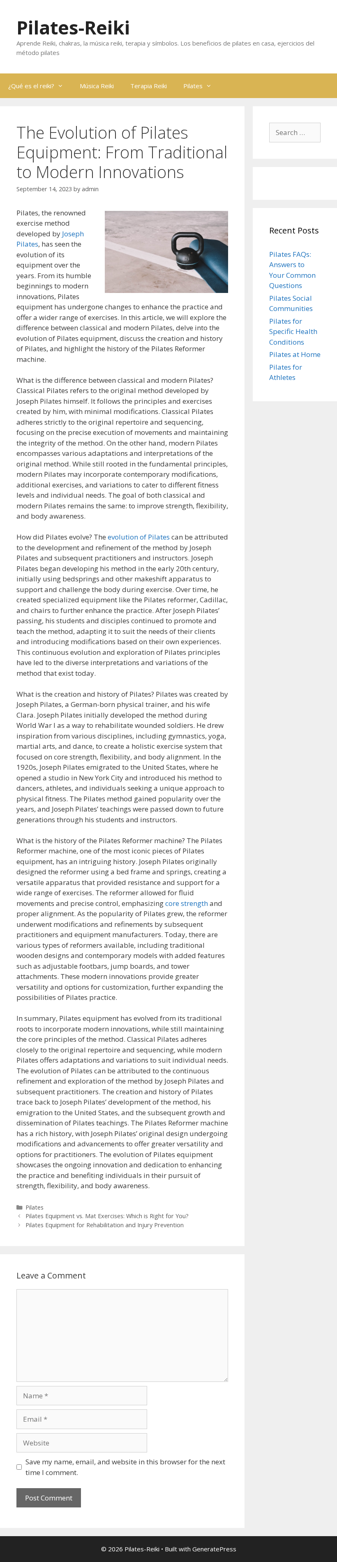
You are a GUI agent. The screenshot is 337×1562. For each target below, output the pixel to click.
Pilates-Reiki (73, 27)
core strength (186, 903)
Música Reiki (97, 86)
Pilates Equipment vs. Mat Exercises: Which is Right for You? (107, 1216)
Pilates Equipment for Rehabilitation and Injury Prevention (104, 1225)
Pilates (193, 86)
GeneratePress (214, 1549)
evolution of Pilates (139, 537)
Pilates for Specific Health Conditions (293, 331)
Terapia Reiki (148, 86)
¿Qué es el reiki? (31, 86)
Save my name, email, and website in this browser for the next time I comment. (125, 1467)
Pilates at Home (295, 354)
